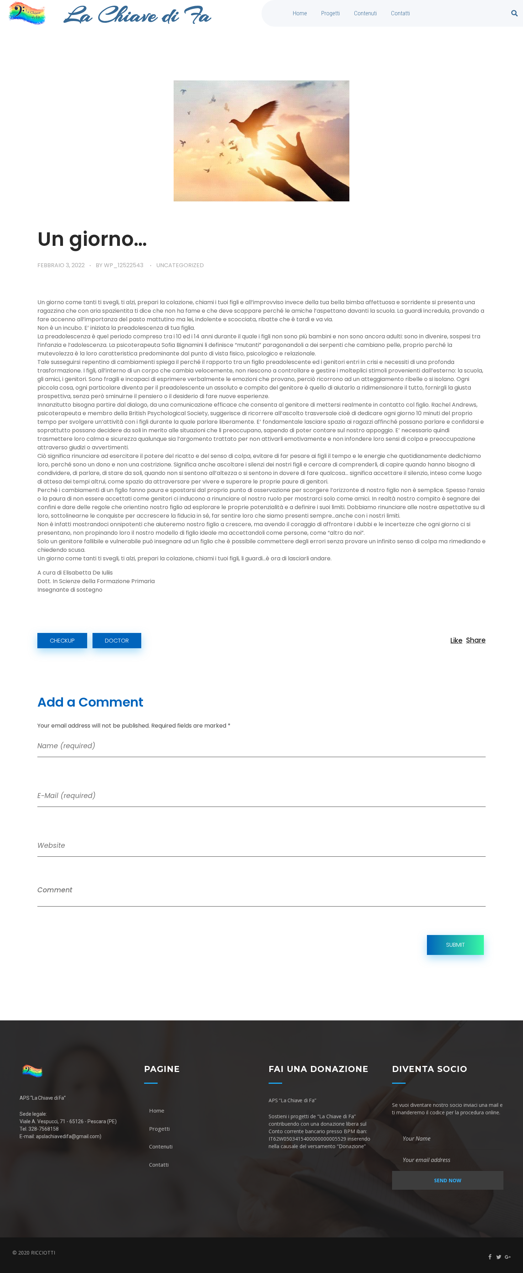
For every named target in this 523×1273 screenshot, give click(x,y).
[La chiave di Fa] (75, 1071)
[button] (514, 13)
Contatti (400, 13)
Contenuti (365, 13)
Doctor (117, 640)
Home (300, 13)
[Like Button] (456, 640)
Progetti (330, 13)
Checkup (62, 640)
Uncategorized (180, 265)
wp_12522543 (123, 265)
